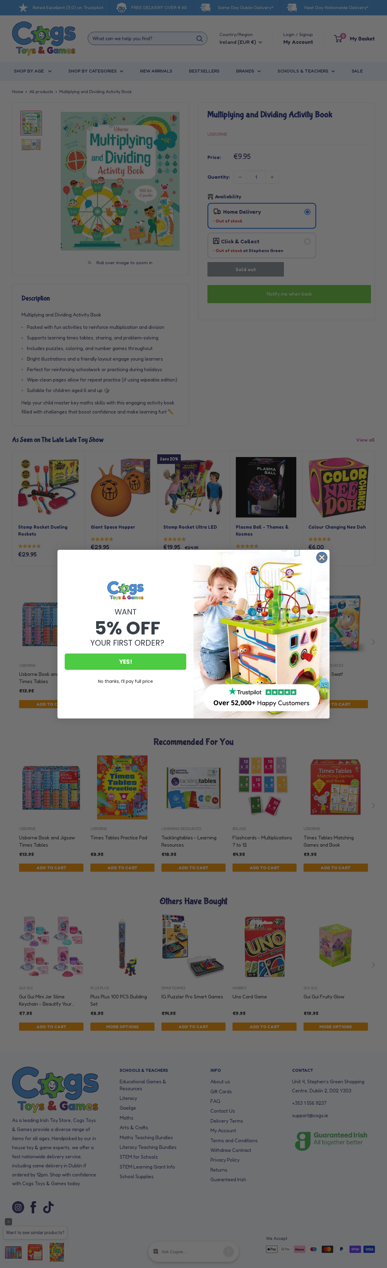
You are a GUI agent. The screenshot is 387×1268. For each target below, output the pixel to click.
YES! (125, 661)
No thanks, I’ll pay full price (125, 681)
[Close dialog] (322, 557)
